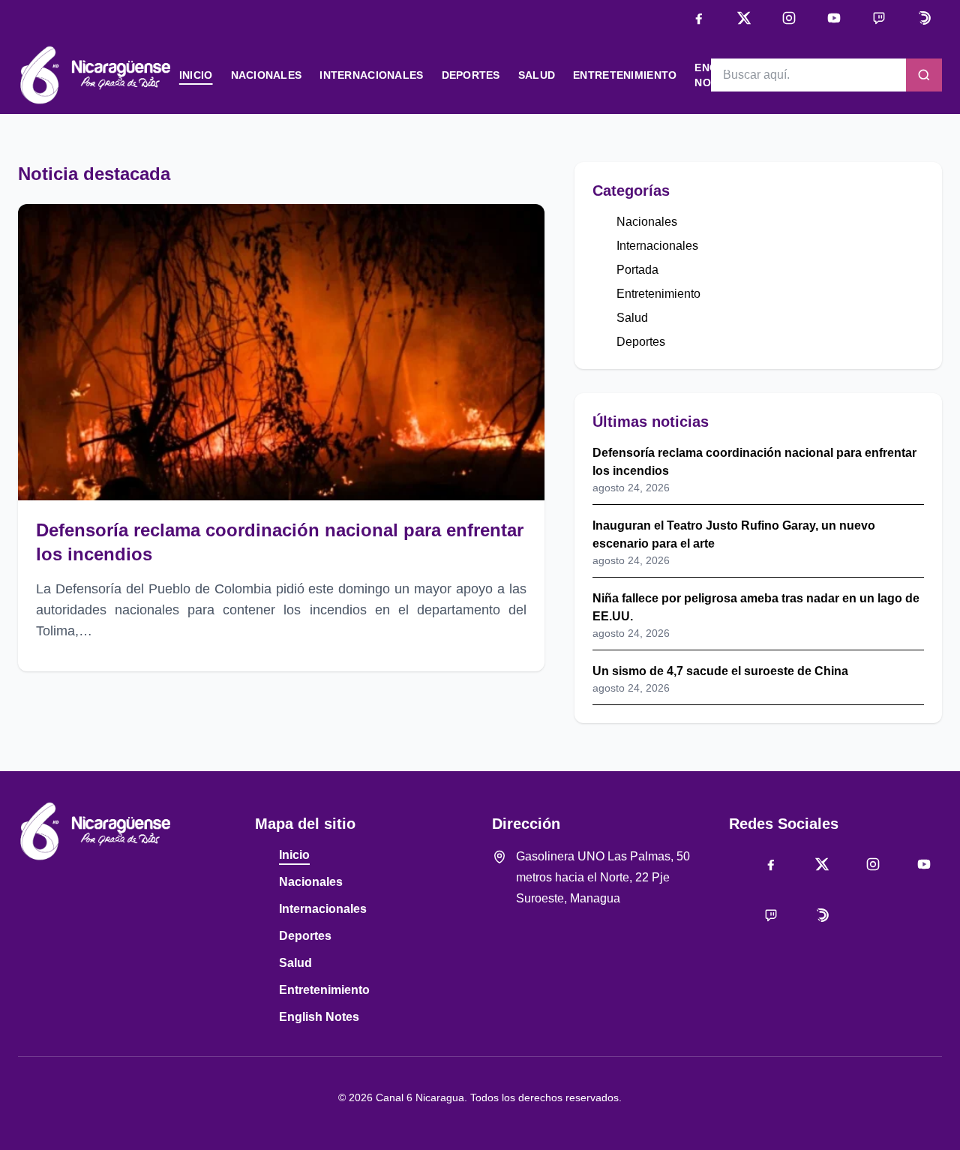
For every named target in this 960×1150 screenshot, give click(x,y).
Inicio (196, 75)
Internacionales (371, 75)
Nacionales (266, 75)
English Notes (319, 1016)
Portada (637, 269)
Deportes (471, 75)
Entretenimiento (624, 75)
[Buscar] (924, 75)
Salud (536, 75)
